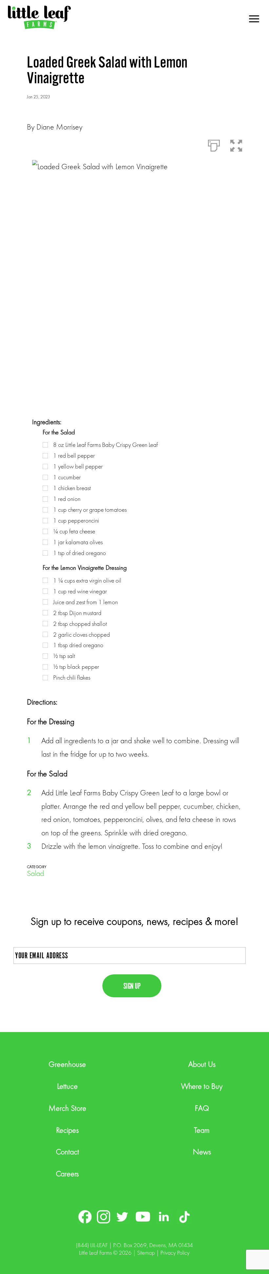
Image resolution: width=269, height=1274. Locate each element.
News (202, 1151)
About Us (202, 1064)
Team (202, 1130)
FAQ (202, 1108)
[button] (236, 144)
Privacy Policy (175, 1252)
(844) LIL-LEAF (92, 1245)
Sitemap (146, 1252)
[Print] (214, 144)
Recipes (67, 1130)
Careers (67, 1173)
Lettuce (67, 1086)
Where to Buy (201, 1086)
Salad (35, 873)
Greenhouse (67, 1064)
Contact (67, 1151)
